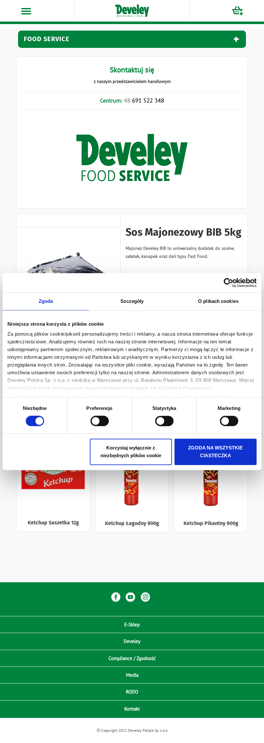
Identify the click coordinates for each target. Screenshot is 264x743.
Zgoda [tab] (46, 301)
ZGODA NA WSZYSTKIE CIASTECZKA (215, 451)
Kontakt (132, 709)
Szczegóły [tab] (132, 301)
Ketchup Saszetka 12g (53, 523)
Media (132, 675)
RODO (132, 692)
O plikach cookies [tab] (218, 301)
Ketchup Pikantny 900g (211, 523)
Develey (132, 641)
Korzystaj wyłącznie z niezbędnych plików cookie (130, 451)
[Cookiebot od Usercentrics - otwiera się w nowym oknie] (228, 282)
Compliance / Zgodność (132, 658)
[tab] (132, 39)
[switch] (99, 421)
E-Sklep (132, 624)
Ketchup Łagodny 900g (132, 523)
